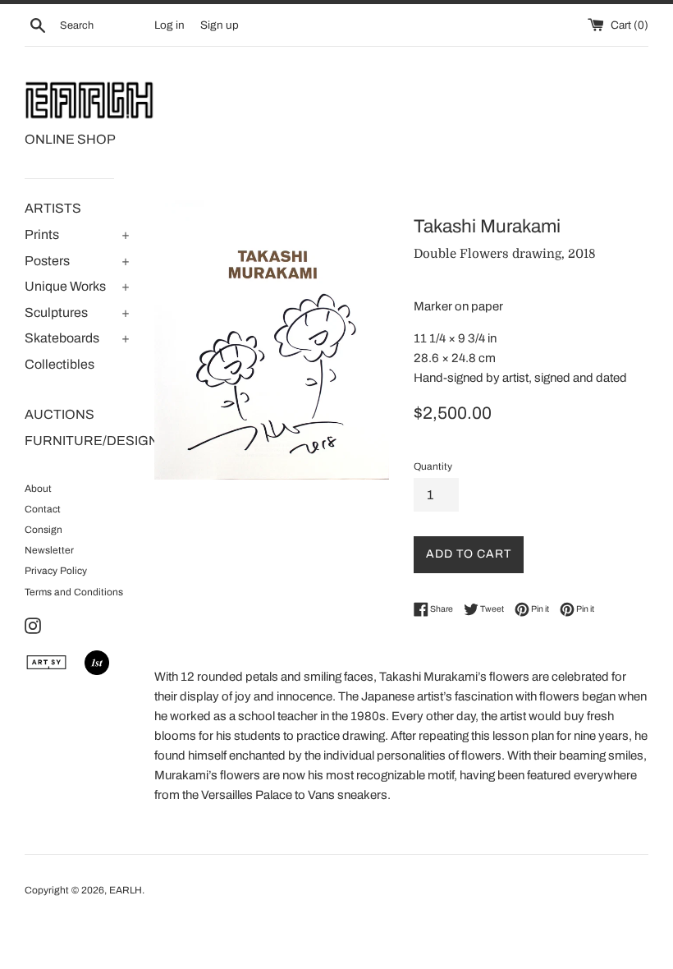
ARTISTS (53, 208)
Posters (47, 261)
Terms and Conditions (74, 592)
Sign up (219, 25)
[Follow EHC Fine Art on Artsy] (46, 670)
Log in (169, 25)
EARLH (125, 890)
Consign (43, 529)
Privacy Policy (56, 570)
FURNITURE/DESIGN (77, 441)
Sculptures (56, 312)
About (38, 488)
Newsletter (49, 550)
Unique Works (65, 286)
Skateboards (62, 338)
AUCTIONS (59, 414)
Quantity (433, 466)
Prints (42, 234)
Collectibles (59, 364)
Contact (43, 509)
